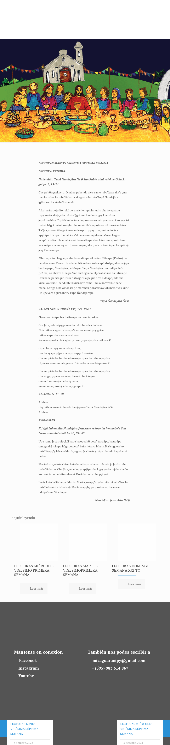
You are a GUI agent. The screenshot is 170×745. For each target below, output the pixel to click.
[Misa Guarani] (21, 13)
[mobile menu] (3, 32)
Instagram (28, 668)
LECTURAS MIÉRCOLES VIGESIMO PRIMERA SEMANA (34, 570)
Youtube (26, 675)
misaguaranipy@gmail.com (118, 660)
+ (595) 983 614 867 (110, 668)
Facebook (28, 660)
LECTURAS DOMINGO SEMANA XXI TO (130, 568)
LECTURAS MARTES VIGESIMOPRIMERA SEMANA (80, 570)
